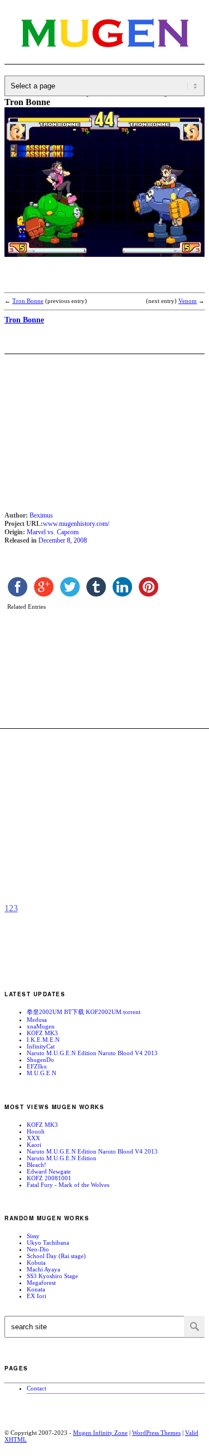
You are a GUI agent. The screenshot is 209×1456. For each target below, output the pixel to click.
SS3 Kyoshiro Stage (52, 1276)
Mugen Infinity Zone (100, 1432)
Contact (36, 1388)
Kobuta (36, 1262)
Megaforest (41, 1282)
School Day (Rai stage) (56, 1256)
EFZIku (37, 1066)
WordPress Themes (156, 1432)
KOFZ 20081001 (49, 1178)
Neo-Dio (38, 1249)
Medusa (37, 1019)
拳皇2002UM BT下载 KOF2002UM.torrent (83, 1011)
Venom (187, 300)
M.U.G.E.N (41, 1073)
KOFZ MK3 (42, 1033)
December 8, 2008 (62, 540)
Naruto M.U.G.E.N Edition (61, 1158)
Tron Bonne (27, 300)
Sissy (33, 1236)
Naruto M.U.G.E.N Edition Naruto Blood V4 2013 (92, 1053)
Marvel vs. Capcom (53, 532)
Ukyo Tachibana (48, 1242)
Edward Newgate (49, 1171)
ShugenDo (40, 1059)
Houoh (36, 1131)
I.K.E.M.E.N (43, 1039)
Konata (36, 1289)
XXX (33, 1138)
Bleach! (36, 1164)
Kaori (34, 1144)
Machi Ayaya (43, 1269)
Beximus (41, 515)
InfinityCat (41, 1046)
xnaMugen (41, 1026)
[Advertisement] (93, 282)
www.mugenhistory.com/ (76, 524)
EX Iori (36, 1296)
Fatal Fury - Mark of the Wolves (68, 1184)
